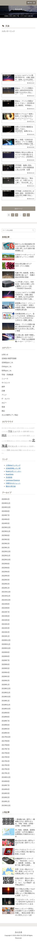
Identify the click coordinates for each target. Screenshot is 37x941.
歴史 (3, 428)
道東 (24, 431)
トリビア (31, 428)
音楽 (19, 446)
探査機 (20, 435)
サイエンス (12, 446)
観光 (30, 450)
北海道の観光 (14, 450)
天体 (8, 450)
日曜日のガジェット (13, 483)
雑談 (4, 435)
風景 (21, 446)
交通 (6, 431)
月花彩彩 (9, 477)
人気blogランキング (13, 465)
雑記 (30, 441)
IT (27, 450)
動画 (5, 428)
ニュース (16, 431)
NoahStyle (9, 474)
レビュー (9, 435)
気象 (21, 431)
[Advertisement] (18, 51)
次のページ (18, 209)
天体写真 (17, 440)
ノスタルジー (24, 441)
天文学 (31, 446)
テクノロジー (13, 428)
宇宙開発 (24, 450)
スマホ (3, 431)
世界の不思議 (20, 428)
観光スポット (11, 441)
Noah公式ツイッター (13, 471)
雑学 (27, 431)
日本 (32, 450)
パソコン (26, 428)
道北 (28, 446)
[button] (33, 230)
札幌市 (24, 435)
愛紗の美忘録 (11, 486)
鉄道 (24, 446)
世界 (13, 435)
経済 (28, 435)
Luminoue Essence (13, 480)
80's (16, 435)
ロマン (32, 431)
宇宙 (10, 431)
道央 (5, 440)
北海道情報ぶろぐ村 (13, 468)
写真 (20, 450)
